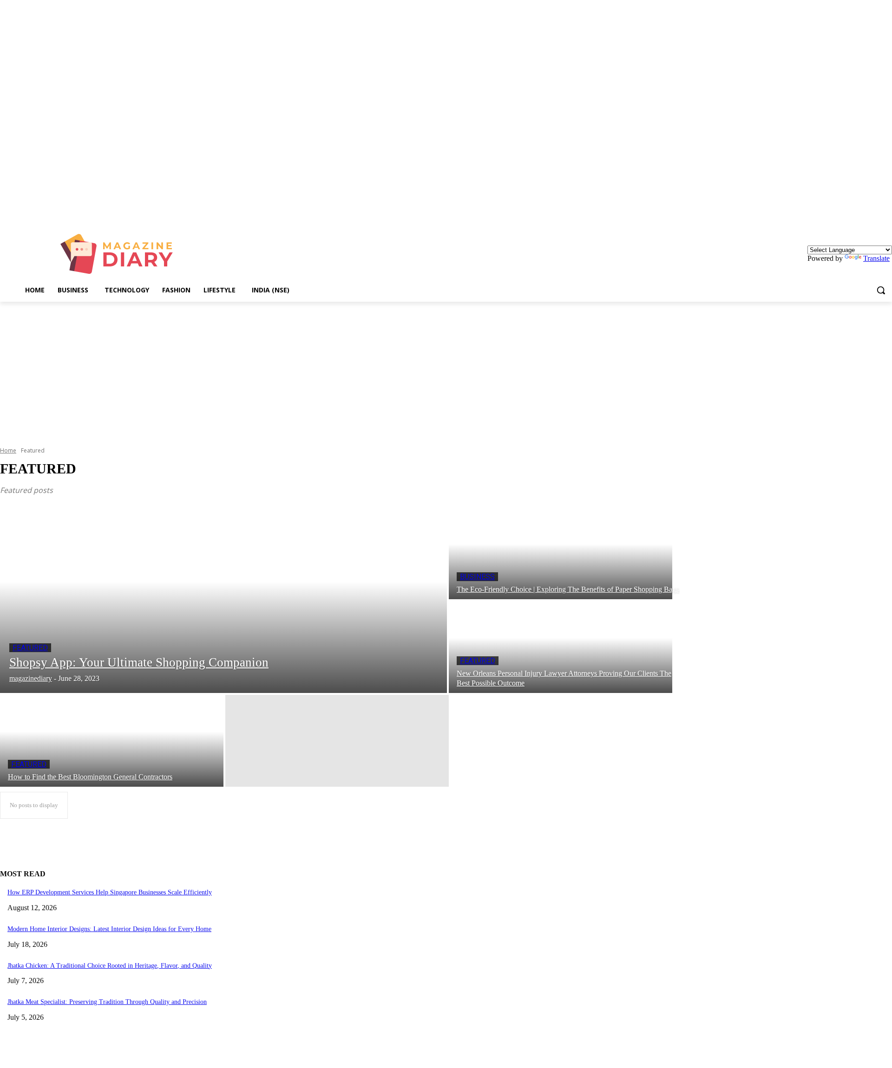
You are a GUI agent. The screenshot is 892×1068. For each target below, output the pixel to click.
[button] (881, 290)
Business (477, 576)
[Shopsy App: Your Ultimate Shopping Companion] (223, 600)
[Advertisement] (446, 371)
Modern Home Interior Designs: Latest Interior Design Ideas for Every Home (109, 929)
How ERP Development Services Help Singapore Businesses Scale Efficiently (109, 892)
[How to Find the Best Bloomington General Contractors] (111, 741)
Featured (30, 647)
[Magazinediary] (121, 254)
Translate (876, 258)
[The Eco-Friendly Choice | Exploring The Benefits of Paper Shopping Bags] (560, 553)
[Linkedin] (886, 213)
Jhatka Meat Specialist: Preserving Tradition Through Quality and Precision (107, 1001)
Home (8, 450)
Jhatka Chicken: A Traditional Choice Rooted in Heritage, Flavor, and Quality (109, 965)
